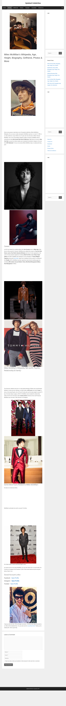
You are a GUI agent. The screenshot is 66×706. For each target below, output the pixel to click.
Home (4, 7)
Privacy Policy (50, 148)
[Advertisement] (23, 72)
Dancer (21, 7)
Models (9, 7)
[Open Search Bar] (62, 7)
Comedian (34, 7)
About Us (49, 139)
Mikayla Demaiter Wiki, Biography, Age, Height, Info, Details (53, 75)
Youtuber (27, 7)
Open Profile (15, 578)
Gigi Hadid (16, 258)
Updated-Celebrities (33, 3)
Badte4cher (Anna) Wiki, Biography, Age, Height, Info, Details (53, 69)
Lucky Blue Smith (31, 625)
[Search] (60, 53)
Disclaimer (49, 143)
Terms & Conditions (51, 150)
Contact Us (40, 7)
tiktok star (15, 7)
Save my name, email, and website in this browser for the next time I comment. (22, 661)
